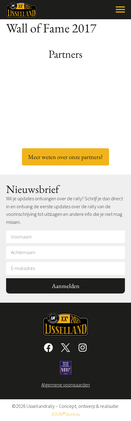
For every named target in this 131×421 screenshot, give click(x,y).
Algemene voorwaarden (65, 385)
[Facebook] (48, 347)
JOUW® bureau (65, 414)
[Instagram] (82, 347)
